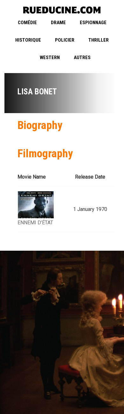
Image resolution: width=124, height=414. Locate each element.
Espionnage (93, 22)
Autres (82, 57)
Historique (28, 40)
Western (50, 57)
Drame (58, 22)
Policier (64, 40)
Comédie (27, 22)
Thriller (98, 40)
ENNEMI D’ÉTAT (35, 223)
